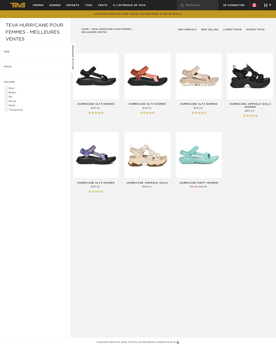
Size (6, 52)
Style (7, 67)
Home (85, 29)
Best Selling (210, 30)
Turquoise (15, 110)
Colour (9, 82)
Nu (10, 97)
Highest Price (255, 30)
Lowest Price (232, 30)
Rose (12, 101)
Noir (11, 88)
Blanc (12, 92)
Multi (12, 105)
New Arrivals (187, 30)
